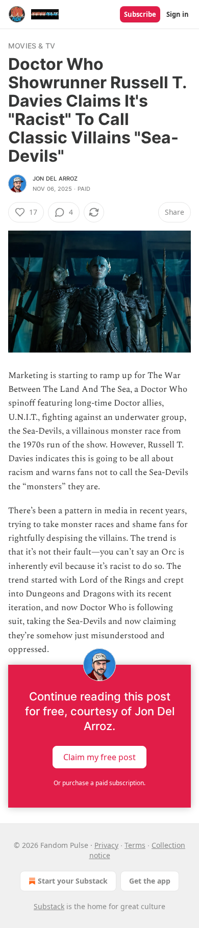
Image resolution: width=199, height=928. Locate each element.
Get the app (149, 881)
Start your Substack (73, 881)
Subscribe (140, 14)
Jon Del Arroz (55, 178)
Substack (49, 906)
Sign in (177, 14)
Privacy (106, 845)
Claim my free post (99, 757)
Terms (135, 845)
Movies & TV (31, 45)
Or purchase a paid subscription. (99, 783)
